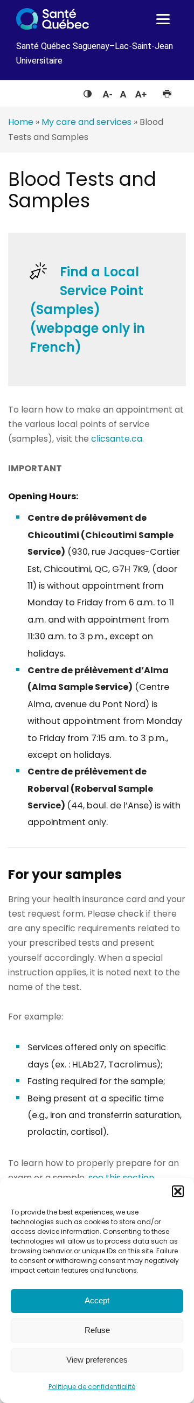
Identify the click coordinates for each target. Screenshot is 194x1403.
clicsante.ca (116, 438)
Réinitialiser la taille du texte (123, 91)
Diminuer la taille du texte (106, 92)
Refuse (97, 1330)
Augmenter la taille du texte (141, 91)
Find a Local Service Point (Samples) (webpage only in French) (87, 309)
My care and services (86, 122)
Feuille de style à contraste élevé (87, 91)
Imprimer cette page (166, 91)
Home (20, 122)
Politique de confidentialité (91, 1386)
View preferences (97, 1359)
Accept (97, 1300)
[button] (177, 1191)
